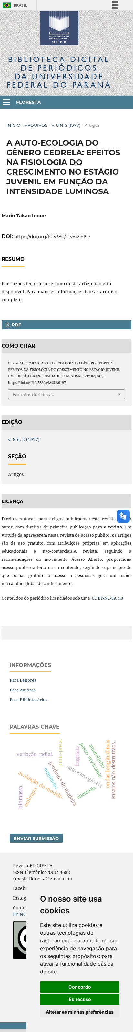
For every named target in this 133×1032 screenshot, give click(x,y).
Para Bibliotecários (28, 699)
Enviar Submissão (36, 838)
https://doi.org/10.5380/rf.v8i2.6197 (52, 237)
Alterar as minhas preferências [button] (80, 1012)
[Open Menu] (6, 102)
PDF (15, 324)
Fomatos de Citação (33, 394)
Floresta (28, 102)
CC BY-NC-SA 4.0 (107, 598)
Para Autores (23, 690)
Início (13, 125)
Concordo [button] (79, 987)
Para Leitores (23, 680)
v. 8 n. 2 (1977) (65, 125)
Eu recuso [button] (80, 999)
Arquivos (36, 125)
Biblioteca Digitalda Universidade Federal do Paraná (59, 72)
